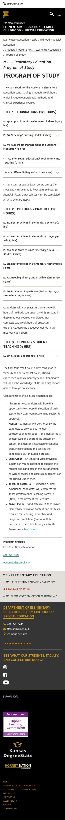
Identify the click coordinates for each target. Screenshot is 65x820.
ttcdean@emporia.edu (18, 629)
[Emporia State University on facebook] (5, 676)
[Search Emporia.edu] (51, 14)
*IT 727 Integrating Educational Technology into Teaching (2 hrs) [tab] (31, 161)
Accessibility (10, 801)
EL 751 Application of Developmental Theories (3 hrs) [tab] (32, 123)
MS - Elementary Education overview (30, 582)
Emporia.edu (14, 4)
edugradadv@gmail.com (17, 563)
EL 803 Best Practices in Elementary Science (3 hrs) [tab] (31, 225)
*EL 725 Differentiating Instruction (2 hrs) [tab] (27, 172)
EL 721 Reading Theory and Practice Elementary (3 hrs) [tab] (31, 280)
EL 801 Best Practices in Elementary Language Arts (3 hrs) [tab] (30, 238)
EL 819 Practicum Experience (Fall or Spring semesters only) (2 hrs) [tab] (29, 293)
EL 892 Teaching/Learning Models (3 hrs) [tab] (27, 135)
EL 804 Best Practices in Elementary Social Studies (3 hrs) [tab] (29, 252)
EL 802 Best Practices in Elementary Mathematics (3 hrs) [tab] (32, 266)
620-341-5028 (11, 555)
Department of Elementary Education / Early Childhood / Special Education (28, 612)
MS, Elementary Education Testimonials (32, 596)
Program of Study (18, 589)
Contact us (9, 797)
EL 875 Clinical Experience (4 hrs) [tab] (23, 356)
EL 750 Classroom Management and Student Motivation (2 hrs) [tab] (29, 147)
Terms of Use (10, 808)
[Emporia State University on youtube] (6, 684)
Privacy (7, 805)
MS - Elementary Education (45, 50)
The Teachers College (14, 23)
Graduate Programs (16, 50)
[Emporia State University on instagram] (5, 668)
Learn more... (31, 529)
